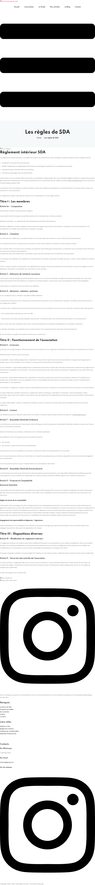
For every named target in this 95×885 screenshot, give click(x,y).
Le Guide (42, 7)
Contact (78, 7)
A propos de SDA (6, 707)
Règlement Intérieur (7, 729)
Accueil (16, 7)
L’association (29, 7)
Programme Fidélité (7, 709)
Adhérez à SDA (5, 726)
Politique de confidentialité (9, 731)
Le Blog (67, 7)
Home (39, 138)
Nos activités (55, 7)
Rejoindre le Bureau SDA (8, 734)
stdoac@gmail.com (7, 762)
